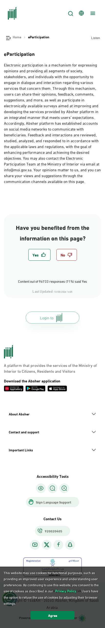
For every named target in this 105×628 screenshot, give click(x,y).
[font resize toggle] (52, 488)
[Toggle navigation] (92, 13)
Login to (46, 317)
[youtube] (35, 545)
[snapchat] (70, 545)
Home (17, 37)
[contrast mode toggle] (41, 488)
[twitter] (47, 545)
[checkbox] (39, 255)
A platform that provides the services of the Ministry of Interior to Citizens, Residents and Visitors (50, 368)
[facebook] (58, 545)
